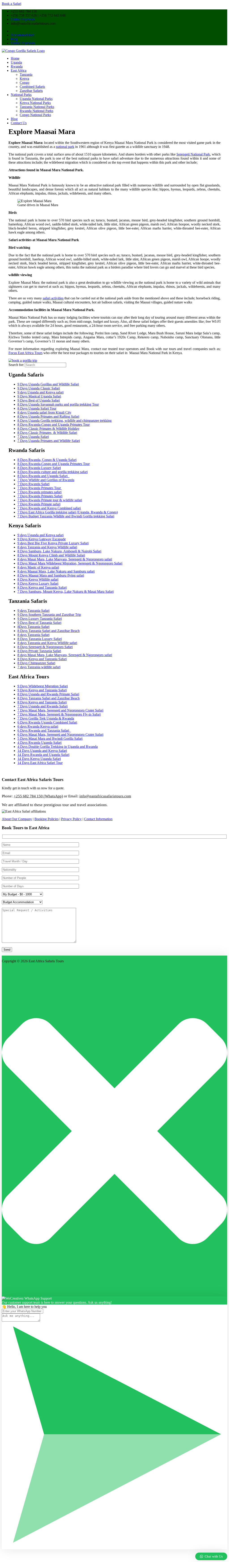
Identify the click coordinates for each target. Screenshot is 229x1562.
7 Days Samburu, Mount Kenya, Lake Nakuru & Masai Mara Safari (65, 591)
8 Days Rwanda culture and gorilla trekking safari (52, 472)
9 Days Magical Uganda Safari (39, 396)
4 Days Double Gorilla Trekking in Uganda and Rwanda (57, 747)
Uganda (16, 62)
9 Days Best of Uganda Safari (38, 400)
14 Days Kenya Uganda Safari (39, 759)
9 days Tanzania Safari (33, 610)
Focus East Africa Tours (25, 353)
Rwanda (17, 66)
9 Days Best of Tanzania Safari (39, 623)
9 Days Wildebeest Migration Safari (42, 686)
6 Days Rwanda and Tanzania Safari (44, 730)
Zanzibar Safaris (31, 91)
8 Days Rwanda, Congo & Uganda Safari (46, 460)
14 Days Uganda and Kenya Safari (42, 751)
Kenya (24, 78)
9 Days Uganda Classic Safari (38, 388)
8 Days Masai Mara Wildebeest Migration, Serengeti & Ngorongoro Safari (69, 563)
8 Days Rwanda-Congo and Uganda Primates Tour (53, 424)
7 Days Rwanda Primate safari (38, 504)
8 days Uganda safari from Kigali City (44, 412)
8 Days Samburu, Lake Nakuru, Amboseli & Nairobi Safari (59, 551)
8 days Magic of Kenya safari (38, 567)
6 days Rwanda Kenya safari (37, 726)
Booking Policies (46, 819)
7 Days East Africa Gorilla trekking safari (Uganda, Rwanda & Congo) (67, 512)
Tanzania (26, 74)
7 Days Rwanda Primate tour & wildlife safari (49, 500)
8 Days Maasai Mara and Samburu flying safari (50, 575)
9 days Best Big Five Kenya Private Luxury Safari (53, 543)
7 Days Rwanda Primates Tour (39, 488)
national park (65, 147)
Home (15, 58)
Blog (14, 39)
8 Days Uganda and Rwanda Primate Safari (48, 694)
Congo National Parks (35, 115)
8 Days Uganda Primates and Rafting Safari (48, 416)
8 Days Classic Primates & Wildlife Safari (47, 433)
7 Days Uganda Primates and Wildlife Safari (48, 441)
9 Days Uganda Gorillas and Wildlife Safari (48, 384)
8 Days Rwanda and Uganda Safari (43, 476)
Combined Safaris (32, 87)
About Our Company (17, 819)
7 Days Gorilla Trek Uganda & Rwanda (45, 718)
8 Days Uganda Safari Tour (36, 408)
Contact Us (19, 123)
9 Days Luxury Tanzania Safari (39, 619)
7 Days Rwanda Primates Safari (39, 496)
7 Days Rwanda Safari (33, 484)
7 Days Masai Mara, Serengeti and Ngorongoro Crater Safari (60, 710)
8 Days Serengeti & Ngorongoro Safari (45, 647)
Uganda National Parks (36, 99)
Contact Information (98, 819)
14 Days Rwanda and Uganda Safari (43, 755)
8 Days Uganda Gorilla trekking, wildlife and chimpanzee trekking (64, 420)
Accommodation (22, 35)
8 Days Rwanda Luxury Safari (39, 468)
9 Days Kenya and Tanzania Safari (42, 690)
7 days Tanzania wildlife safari (38, 667)
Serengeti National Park (193, 154)
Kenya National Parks (35, 103)
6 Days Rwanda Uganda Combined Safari (47, 722)
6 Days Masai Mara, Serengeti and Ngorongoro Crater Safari (60, 734)
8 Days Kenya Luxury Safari (37, 583)
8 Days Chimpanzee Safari (36, 663)
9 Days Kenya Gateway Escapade (41, 539)
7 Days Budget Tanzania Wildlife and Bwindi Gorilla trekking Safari (65, 516)
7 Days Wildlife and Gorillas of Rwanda (45, 480)
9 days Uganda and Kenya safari (40, 392)
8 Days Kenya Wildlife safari (37, 579)
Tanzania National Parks (37, 107)
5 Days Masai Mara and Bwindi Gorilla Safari (50, 738)
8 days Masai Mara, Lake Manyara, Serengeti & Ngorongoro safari (64, 559)
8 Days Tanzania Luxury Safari (39, 639)
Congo (24, 82)
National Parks (21, 95)
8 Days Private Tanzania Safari (39, 651)
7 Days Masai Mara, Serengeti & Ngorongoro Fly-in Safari (59, 714)
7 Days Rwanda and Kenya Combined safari (49, 508)
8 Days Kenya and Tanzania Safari (42, 587)
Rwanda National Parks (36, 111)
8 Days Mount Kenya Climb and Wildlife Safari (51, 555)
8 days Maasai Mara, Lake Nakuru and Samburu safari (56, 571)
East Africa (18, 70)
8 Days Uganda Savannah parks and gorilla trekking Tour (58, 404)
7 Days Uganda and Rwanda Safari (42, 706)
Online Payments (23, 19)
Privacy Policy (71, 819)
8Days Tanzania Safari (33, 627)
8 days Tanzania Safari (33, 635)
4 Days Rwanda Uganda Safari (39, 742)
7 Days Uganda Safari (33, 437)
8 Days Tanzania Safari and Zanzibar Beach (48, 631)
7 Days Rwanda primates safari (39, 492)
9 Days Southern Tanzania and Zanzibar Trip (49, 615)
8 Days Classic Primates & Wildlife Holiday (48, 429)
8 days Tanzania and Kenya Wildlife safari (47, 547)
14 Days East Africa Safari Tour (40, 763)
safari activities (53, 298)
